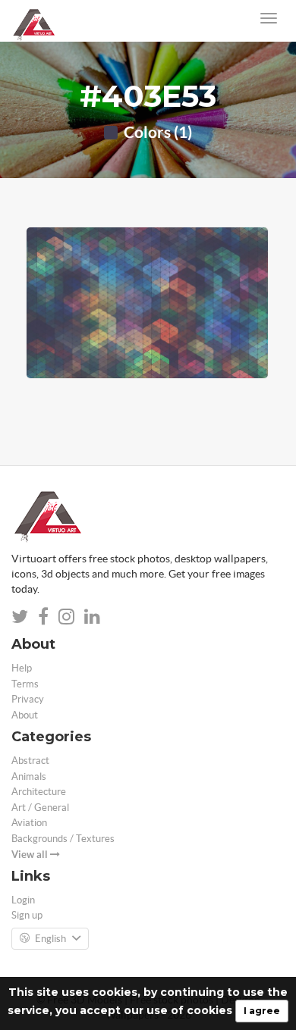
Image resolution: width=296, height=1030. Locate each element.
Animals (28, 776)
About (24, 715)
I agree (262, 1010)
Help (21, 668)
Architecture (38, 791)
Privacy (27, 699)
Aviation (29, 822)
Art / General (40, 807)
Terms (25, 684)
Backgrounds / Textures (63, 838)
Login (23, 900)
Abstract (30, 760)
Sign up (27, 915)
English (50, 938)
